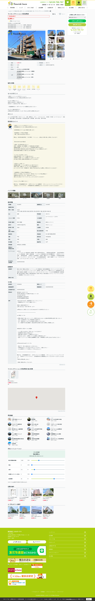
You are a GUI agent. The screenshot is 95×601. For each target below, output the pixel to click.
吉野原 (32, 71)
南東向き (31, 116)
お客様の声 (50, 7)
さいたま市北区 (14, 23)
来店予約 (73, 4)
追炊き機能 (12, 118)
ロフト (35, 116)
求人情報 (71, 7)
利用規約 (51, 549)
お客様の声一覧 (52, 545)
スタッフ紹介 (30, 7)
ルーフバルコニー (58, 116)
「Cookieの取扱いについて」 (70, 599)
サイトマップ (60, 591)
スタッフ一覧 (52, 539)
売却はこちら (61, 7)
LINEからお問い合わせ (77, 21)
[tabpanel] (56, 43)
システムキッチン (41, 116)
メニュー (84, 4)
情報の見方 (63, 364)
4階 (27, 116)
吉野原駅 (32, 118)
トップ (21, 7)
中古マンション (22, 116)
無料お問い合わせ (77, 24)
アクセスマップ (36, 591)
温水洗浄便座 (18, 118)
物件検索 (12, 7)
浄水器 (51, 116)
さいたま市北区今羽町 (13, 116)
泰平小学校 (37, 118)
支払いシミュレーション (15, 21)
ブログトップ (52, 542)
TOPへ (91, 313)
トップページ (52, 532)
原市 (32, 77)
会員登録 (79, 4)
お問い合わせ (81, 7)
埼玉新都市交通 (25, 118)
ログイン (91, 306)
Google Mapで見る (61, 411)
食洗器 (47, 116)
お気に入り (67, 4)
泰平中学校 (43, 118)
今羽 (32, 74)
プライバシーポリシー (54, 552)
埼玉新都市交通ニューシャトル (23, 71)
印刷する (54, 14)
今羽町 (19, 23)
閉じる (88, 599)
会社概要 (41, 7)
